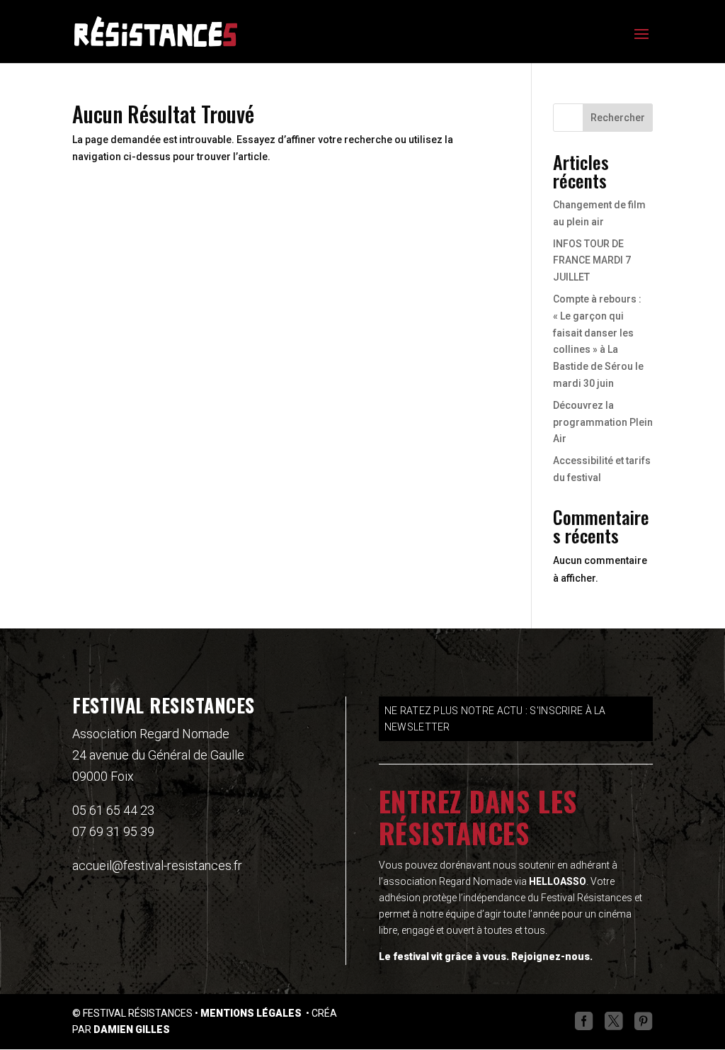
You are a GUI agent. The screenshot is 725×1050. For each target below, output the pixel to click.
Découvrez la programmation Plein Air (603, 422)
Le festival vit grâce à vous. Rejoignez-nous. (486, 956)
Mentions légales (252, 1013)
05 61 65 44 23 (113, 810)
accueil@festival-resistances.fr (157, 865)
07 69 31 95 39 (113, 831)
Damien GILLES (131, 1029)
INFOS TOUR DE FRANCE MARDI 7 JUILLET (592, 260)
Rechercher (617, 117)
